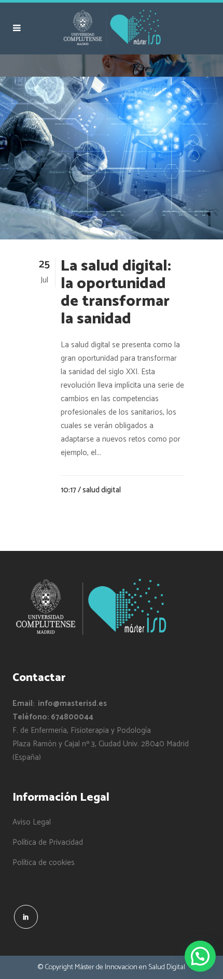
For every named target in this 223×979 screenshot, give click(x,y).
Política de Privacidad (47, 842)
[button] (200, 956)
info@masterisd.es (72, 703)
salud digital (101, 490)
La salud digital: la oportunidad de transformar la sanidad (116, 292)
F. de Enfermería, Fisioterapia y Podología (81, 730)
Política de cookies (43, 863)
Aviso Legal (31, 822)
